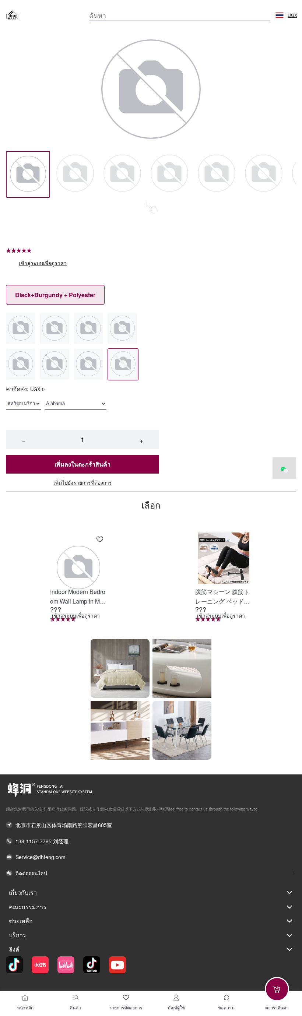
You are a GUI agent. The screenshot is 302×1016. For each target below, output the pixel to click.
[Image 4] (216, 174)
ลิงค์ (14, 949)
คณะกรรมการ (27, 907)
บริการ (17, 935)
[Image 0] (28, 174)
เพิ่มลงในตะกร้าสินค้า (82, 464)
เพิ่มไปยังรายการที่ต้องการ (82, 482)
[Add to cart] (277, 989)
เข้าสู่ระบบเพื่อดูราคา (43, 263)
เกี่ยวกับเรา (23, 892)
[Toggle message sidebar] (226, 997)
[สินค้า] (75, 997)
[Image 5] (264, 174)
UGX (292, 15)
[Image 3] (169, 174)
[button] (279, 15)
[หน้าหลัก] (25, 997)
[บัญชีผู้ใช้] (176, 997)
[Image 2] (122, 174)
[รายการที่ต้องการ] (126, 997)
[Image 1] (75, 174)
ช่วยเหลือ (21, 921)
